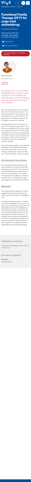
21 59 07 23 (4, 82)
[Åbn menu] (28, 3)
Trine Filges (4, 35)
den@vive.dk (4, 84)
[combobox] (15, 53)
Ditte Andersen (13, 35)
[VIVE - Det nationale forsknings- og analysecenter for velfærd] (6, 3)
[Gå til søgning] (23, 3)
